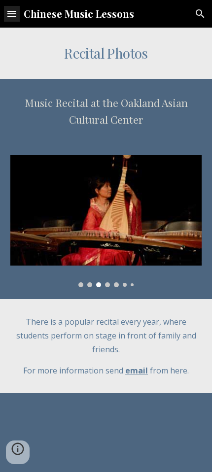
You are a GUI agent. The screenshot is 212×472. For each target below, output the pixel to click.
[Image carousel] (106, 221)
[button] (12, 13)
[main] (106, 53)
